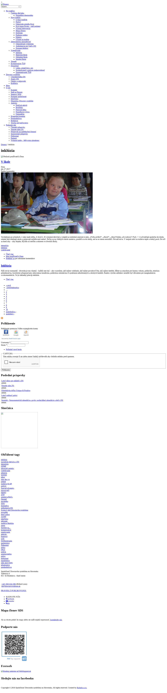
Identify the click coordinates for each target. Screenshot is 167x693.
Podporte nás (11, 125)
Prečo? (18, 22)
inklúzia (4, 248)
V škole (5, 161)
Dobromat (15, 136)
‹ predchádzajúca (12, 288)
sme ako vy (5, 479)
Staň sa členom (16, 92)
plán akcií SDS (7, 563)
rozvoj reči (5, 490)
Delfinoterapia (6, 541)
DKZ (3, 550)
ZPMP (3, 466)
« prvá (8, 285)
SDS (3, 504)
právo (3, 556)
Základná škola (21, 57)
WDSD (4, 475)
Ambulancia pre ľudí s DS (26, 46)
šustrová (4, 536)
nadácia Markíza (7, 523)
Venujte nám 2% (17, 129)
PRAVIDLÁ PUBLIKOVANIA (13, 591)
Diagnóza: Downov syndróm (22, 101)
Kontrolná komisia (18, 116)
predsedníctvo (6, 567)
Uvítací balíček (21, 20)
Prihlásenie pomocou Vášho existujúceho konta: (19, 329)
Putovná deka (21, 110)
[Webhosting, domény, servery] (16, 671)
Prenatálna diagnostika (24, 15)
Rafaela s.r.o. (82, 688)
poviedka (4, 501)
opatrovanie (5, 532)
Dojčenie (19, 33)
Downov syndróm (13, 75)
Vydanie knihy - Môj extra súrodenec (25, 140)
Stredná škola (21, 59)
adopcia (4, 473)
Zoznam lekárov (22, 48)
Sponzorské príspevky (19, 134)
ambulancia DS (7, 508)
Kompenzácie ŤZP (18, 64)
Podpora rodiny (22, 35)
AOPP (3, 517)
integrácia (4, 245)
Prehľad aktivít (21, 105)
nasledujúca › (11, 312)
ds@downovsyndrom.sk (10, 586)
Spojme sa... (5, 528)
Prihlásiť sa (10, 258)
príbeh (3, 482)
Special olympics (7, 488)
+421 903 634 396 (8, 584)
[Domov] (5, 4)
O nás (8, 88)
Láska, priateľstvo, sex (24, 68)
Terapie (14, 61)
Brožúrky (19, 107)
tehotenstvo (5, 565)
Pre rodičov (10, 11)
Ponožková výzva (22, 112)
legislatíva (5, 506)
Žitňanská (5, 545)
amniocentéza (6, 554)
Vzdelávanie (15, 50)
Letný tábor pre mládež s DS (12, 381)
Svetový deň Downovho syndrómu (14, 510)
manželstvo (5, 561)
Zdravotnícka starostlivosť (21, 42)
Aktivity (14, 103)
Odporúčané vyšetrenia (24, 44)
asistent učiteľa (6, 497)
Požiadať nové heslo (14, 349)
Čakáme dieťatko (17, 13)
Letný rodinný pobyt (9, 395)
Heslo (4, 345)
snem (3, 525)
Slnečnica (14, 99)
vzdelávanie (5, 250)
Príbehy (19, 37)
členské (4, 499)
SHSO (3, 493)
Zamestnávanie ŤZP (23, 72)
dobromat (4, 558)
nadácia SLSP (6, 484)
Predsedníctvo (16, 118)
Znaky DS (15, 79)
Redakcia (14, 121)
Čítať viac (10, 254)
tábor (3, 477)
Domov (4, 145)
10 (7, 310)
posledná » (10, 314)
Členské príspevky (18, 127)
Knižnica (14, 83)
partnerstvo (5, 543)
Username (5, 342)
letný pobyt (5, 515)
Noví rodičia (15, 17)
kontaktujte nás (56, 620)
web (2, 539)
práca (3, 547)
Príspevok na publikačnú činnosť (23, 132)
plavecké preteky (7, 468)
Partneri (14, 138)
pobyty (3, 486)
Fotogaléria (20, 114)
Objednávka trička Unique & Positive (15, 390)
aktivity (4, 534)
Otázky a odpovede (18, 81)
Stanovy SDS (16, 94)
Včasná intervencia (23, 28)
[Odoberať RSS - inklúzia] (2, 318)
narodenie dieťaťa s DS (10, 462)
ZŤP (3, 495)
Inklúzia (19, 53)
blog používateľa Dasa (14, 256)
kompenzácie (6, 530)
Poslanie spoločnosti (18, 96)
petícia (3, 552)
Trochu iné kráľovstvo (19, 123)
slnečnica (4, 519)
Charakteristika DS (18, 77)
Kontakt (14, 90)
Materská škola (21, 55)
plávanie (4, 521)
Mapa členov (21, 31)
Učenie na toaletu (22, 39)
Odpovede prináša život (25, 24)
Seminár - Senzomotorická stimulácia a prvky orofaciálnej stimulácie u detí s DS (32, 400)
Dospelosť (15, 66)
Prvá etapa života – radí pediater (28, 26)
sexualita (4, 512)
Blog (8, 86)
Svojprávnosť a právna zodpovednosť (30, 70)
